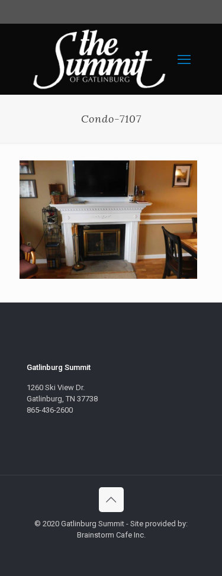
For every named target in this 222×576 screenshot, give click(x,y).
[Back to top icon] (111, 499)
